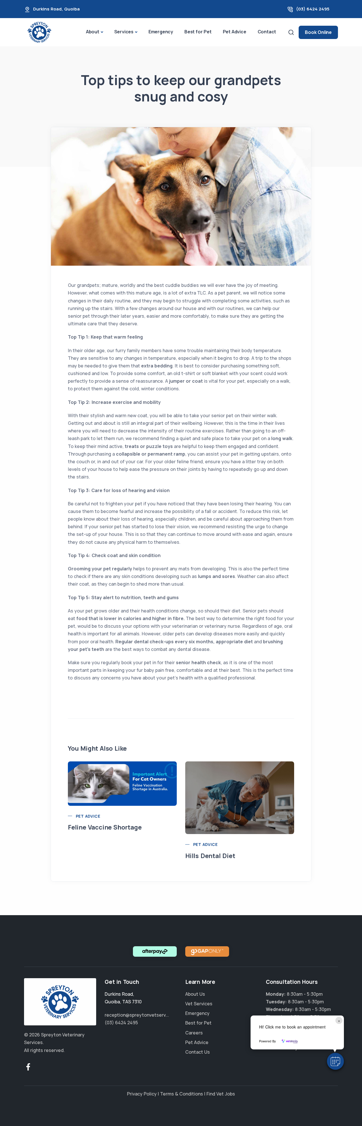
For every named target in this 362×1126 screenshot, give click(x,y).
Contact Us (197, 1052)
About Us (195, 994)
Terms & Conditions (181, 1094)
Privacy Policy (142, 1094)
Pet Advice (234, 32)
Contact (267, 32)
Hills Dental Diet (210, 856)
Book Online (318, 32)
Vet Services (198, 1004)
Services (123, 32)
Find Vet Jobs (220, 1094)
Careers (194, 1033)
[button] (335, 1061)
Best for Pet (198, 32)
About (92, 32)
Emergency (160, 32)
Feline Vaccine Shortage (104, 827)
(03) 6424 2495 (312, 9)
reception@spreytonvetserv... (137, 1015)
